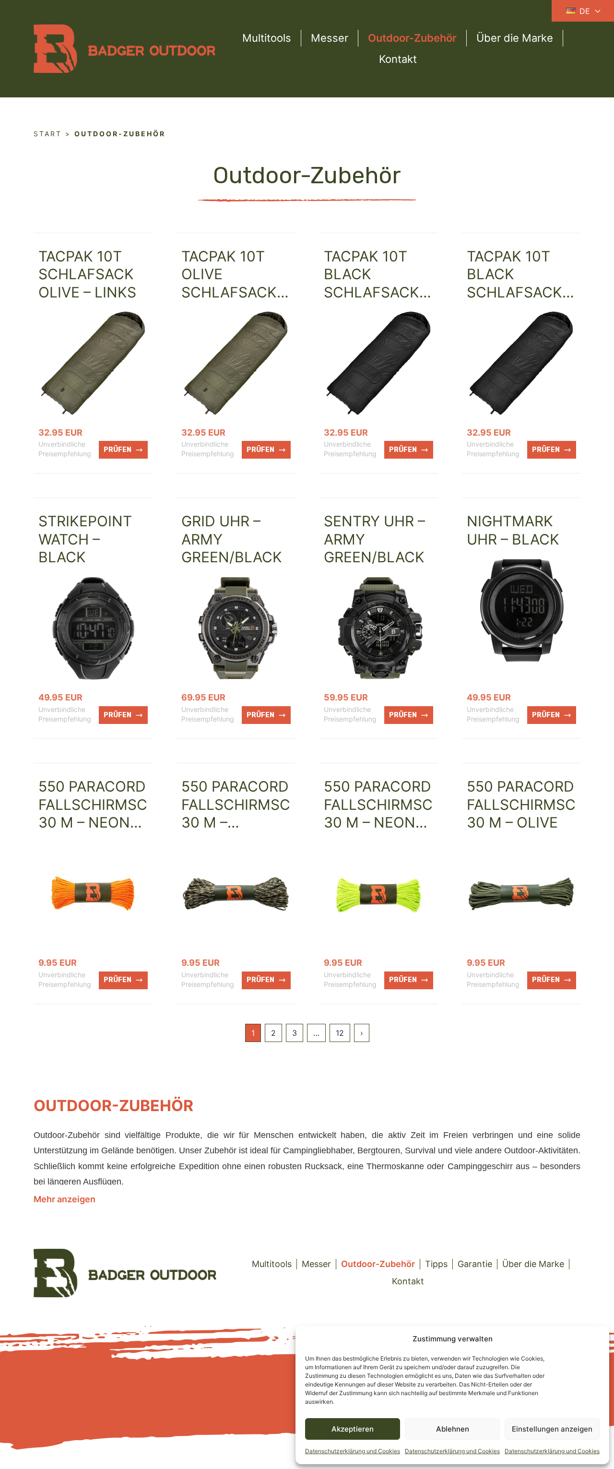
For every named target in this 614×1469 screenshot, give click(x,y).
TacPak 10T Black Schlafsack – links (520, 283)
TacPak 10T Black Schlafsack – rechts (377, 283)
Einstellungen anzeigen (552, 1428)
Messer (329, 38)
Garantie (475, 1264)
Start (48, 134)
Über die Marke (514, 38)
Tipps (436, 1264)
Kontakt (398, 59)
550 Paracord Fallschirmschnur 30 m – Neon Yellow (399, 813)
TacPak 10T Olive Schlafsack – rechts (234, 283)
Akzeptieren (352, 1428)
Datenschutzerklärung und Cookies (352, 1451)
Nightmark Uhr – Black (513, 530)
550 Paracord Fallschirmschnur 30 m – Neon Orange (113, 813)
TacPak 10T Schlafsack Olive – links (87, 274)
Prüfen (117, 450)
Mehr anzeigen (64, 1199)
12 (340, 1033)
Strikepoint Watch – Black (85, 539)
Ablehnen (452, 1428)
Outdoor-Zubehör (412, 38)
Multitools (266, 38)
